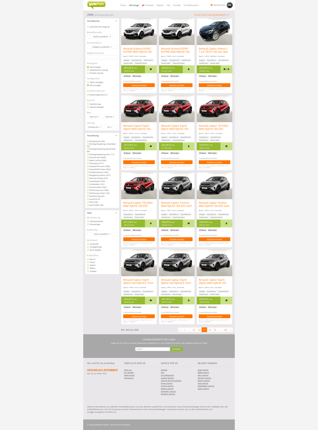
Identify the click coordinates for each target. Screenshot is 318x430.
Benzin (92, 259)
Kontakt (177, 5)
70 (194, 329)
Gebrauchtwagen (96, 107)
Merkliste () (219, 5)
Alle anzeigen (95, 67)
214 (225, 329)
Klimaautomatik (96, 221)
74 (215, 329)
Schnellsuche (93, 21)
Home (123, 5)
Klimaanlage (94, 224)
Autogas (93, 271)
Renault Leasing (204, 378)
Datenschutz (129, 375)
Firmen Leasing (167, 386)
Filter (89, 213)
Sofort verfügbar (96, 82)
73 (210, 329)
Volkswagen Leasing (206, 386)
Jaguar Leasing (204, 380)
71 (199, 329)
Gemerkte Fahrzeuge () (99, 27)
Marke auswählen (101, 36)
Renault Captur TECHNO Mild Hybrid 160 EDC (213, 127)
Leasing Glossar (167, 378)
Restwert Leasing (168, 394)
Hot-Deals (149, 5)
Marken (160, 5)
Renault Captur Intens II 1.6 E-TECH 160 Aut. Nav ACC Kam (213, 52)
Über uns (128, 370)
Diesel (92, 262)
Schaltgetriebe (95, 247)
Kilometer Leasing (168, 391)
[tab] (102, 21)
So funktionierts (191, 5)
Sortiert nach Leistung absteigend (211, 14)
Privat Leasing (166, 383)
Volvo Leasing (203, 389)
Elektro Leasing (167, 389)
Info (168, 5)
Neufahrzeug (95, 104)
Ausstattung (93, 135)
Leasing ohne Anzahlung (171, 380)
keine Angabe (95, 250)
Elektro (92, 268)
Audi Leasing (203, 370)
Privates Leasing (96, 73)
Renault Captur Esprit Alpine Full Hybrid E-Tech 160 (138, 283)
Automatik (93, 244)
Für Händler (129, 372)
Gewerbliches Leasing (98, 70)
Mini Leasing (203, 375)
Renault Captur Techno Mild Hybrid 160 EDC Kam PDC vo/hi (176, 206)
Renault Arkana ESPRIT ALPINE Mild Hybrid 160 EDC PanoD (137, 52)
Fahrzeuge (134, 5)
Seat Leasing (203, 383)
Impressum (129, 378)
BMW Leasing (203, 372)
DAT (92, 412)
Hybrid (92, 265)
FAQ (162, 372)
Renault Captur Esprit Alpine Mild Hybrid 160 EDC (137, 129)
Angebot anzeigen (139, 85)
